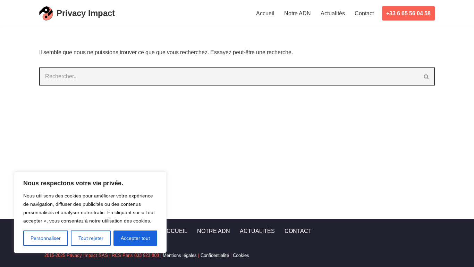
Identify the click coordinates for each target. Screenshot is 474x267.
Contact (364, 13)
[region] (90, 212)
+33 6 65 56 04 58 (408, 13)
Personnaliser (46, 238)
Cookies (241, 255)
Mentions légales (180, 255)
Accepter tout (135, 238)
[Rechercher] (426, 76)
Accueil (265, 13)
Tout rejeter (90, 238)
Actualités (333, 13)
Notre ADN (297, 13)
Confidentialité (215, 255)
